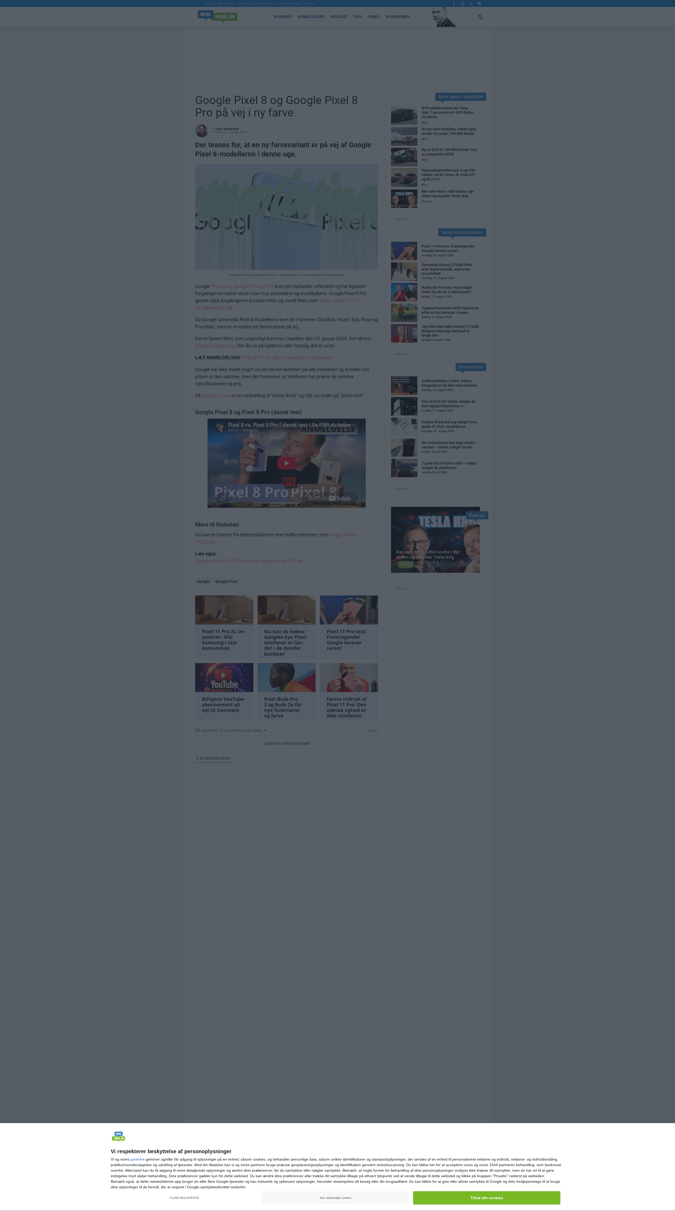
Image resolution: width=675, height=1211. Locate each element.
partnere (138, 1159)
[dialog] (337, 1167)
